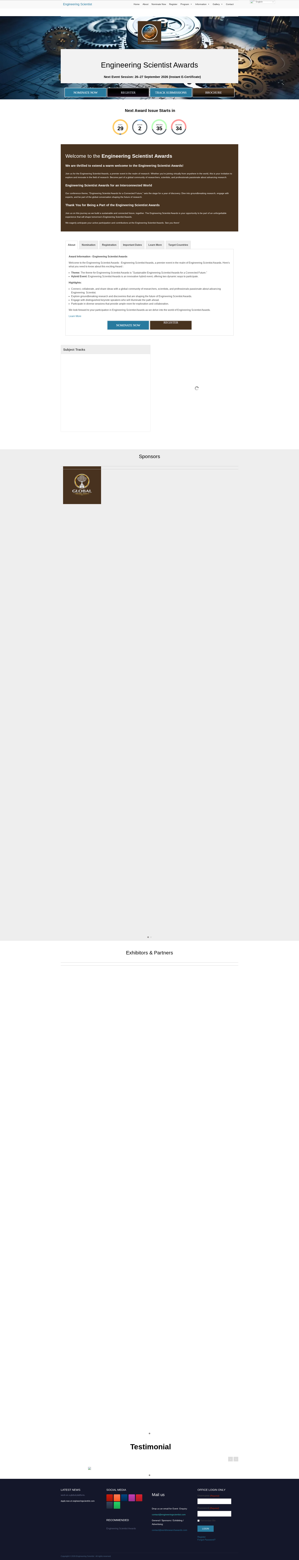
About (145, 4)
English (259, 2)
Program (184, 4)
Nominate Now (159, 4)
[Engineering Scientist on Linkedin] (124, 1497)
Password (208, 1508)
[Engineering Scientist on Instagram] (131, 1497)
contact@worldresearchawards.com (169, 1530)
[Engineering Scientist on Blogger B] (117, 1497)
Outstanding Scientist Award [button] (181, 404)
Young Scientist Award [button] (177, 393)
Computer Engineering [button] (82, 426)
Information (200, 4)
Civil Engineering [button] (78, 383)
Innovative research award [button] (179, 361)
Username (208, 1495)
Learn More (75, 316)
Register (173, 4)
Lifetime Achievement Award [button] (181, 415)
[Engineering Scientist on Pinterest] (139, 1497)
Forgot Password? (206, 1539)
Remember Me (208, 1520)
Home (137, 4)
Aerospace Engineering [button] (83, 404)
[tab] (71, 245)
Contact (230, 4)
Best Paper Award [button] (173, 426)
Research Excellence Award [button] (180, 372)
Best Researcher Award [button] (177, 383)
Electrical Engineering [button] (82, 372)
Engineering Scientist (77, 4)
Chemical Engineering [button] (82, 393)
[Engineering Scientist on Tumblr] (109, 1505)
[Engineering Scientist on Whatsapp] (117, 1505)
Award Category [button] (169, 349)
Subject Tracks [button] (74, 349)
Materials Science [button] (79, 415)
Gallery (216, 4)
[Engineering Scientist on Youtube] (109, 1497)
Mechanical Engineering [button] (83, 361)
